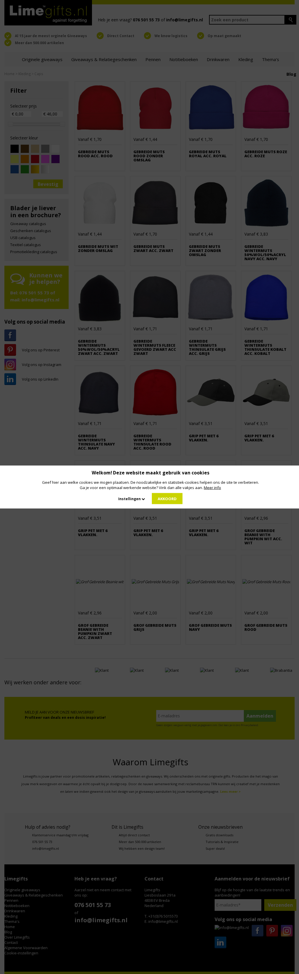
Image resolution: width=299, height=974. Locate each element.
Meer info (212, 487)
